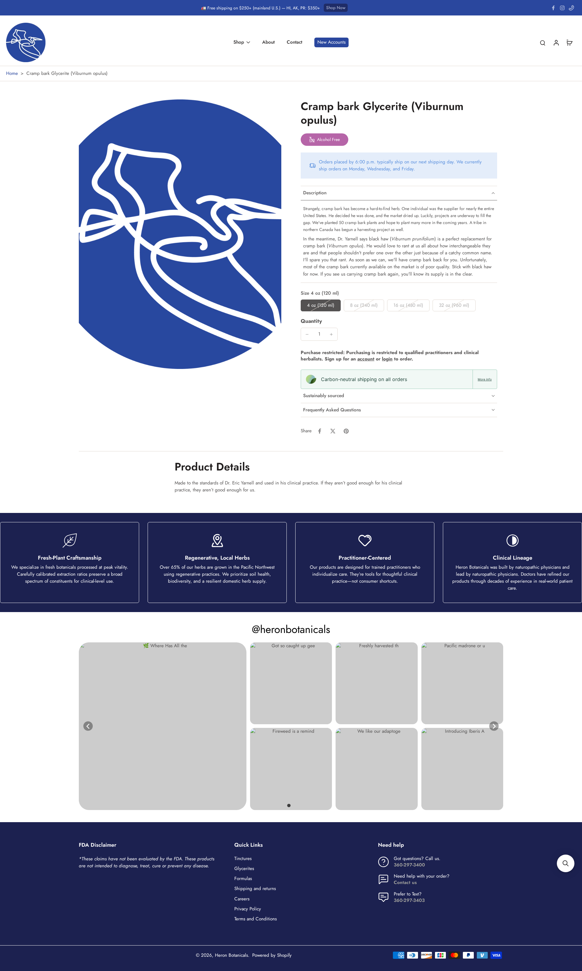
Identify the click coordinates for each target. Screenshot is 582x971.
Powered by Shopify (272, 955)
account (365, 359)
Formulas (243, 879)
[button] (565, 863)
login (387, 359)
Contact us (405, 882)
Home (12, 73)
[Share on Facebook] (319, 431)
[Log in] (556, 42)
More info (485, 379)
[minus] (307, 334)
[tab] (288, 805)
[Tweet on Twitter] (333, 431)
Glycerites (244, 869)
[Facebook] (553, 8)
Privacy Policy (247, 909)
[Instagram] (562, 8)
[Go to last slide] (88, 726)
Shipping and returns (255, 889)
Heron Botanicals (231, 955)
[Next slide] (494, 726)
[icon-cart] (569, 42)
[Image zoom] (180, 234)
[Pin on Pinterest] (346, 431)
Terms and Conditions (255, 919)
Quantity (311, 321)
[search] (542, 42)
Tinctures (243, 858)
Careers (241, 899)
